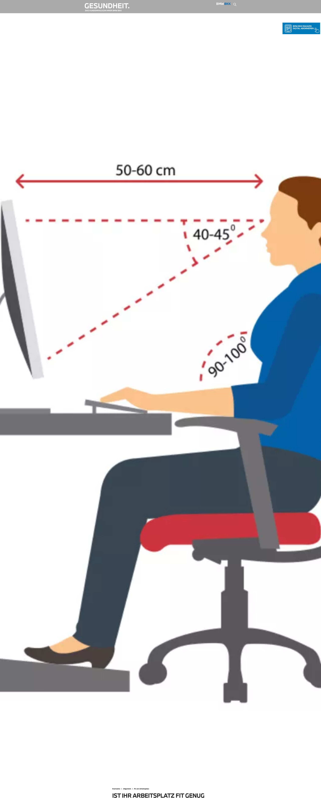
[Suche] (234, 5)
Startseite (116, 789)
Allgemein (127, 789)
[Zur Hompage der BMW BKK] (223, 4)
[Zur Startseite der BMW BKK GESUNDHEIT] (109, 7)
